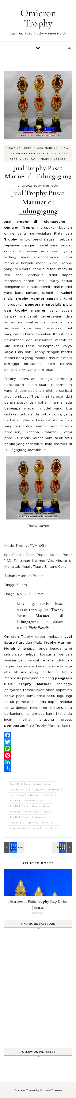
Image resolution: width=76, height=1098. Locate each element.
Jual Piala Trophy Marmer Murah (30, 806)
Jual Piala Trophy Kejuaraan (27, 800)
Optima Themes (51, 1090)
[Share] (38, 768)
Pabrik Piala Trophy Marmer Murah (32, 822)
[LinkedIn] (38, 762)
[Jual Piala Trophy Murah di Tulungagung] (13, 847)
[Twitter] (38, 741)
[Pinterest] (38, 755)
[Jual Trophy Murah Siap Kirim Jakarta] (62, 847)
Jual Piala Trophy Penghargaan (29, 811)
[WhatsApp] (38, 748)
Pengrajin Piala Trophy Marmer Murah (34, 828)
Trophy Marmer (53, 159)
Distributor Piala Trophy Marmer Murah (34, 789)
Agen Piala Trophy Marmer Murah (31, 784)
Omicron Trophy (38, 18)
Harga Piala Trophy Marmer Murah (31, 795)
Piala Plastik (38, 627)
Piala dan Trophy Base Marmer (32, 148)
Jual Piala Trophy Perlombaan (28, 817)
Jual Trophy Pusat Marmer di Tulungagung (38, 202)
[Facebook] (38, 735)
